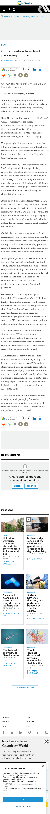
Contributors (32, 722)
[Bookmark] (26, 75)
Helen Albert (38, 619)
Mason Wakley (8, 563)
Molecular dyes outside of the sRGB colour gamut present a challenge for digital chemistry (36, 545)
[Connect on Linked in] (21, 732)
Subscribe (5, 717)
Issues (28, 717)
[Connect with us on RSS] (46, 732)
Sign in (17, 486)
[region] (23, 788)
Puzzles (40, 16)
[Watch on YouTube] (38, 732)
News (3, 45)
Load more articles (25, 688)
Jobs (19, 16)
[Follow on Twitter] (12, 732)
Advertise (5, 722)
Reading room (29, 16)
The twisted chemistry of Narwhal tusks (11, 653)
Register (31, 486)
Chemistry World (13, 61)
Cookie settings (23, 806)
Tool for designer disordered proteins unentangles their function (35, 657)
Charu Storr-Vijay (12, 614)
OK (23, 799)
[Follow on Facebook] (3, 732)
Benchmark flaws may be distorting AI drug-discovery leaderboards (11, 600)
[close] (48, 64)
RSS (27, 726)
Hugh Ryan (37, 559)
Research (31, 535)
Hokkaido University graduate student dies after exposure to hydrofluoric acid (11, 546)
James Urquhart (32, 672)
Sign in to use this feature (36, 64)
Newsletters (9, 16)
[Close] (43, 766)
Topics (4, 726)
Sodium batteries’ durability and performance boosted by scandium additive (35, 603)
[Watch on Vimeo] (29, 732)
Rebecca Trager (9, 664)
